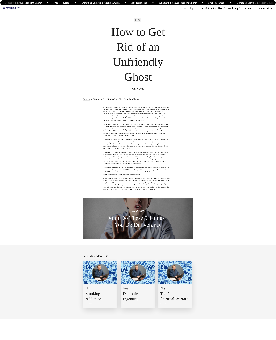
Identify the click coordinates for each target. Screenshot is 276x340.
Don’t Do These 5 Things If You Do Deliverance (138, 218)
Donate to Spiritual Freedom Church (74, 2)
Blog (137, 19)
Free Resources (34, 2)
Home (86, 99)
